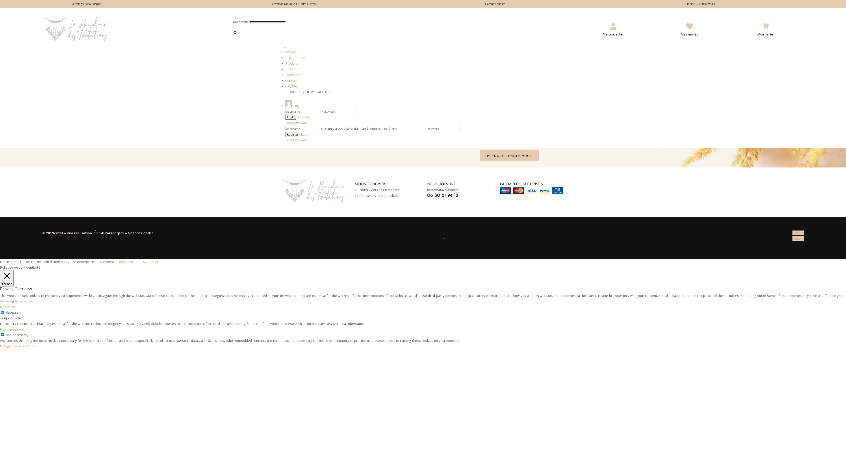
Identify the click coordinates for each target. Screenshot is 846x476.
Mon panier (765, 34)
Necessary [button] (8, 307)
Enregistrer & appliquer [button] (18, 346)
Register (303, 117)
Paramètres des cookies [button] (118, 261)
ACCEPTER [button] (151, 261)
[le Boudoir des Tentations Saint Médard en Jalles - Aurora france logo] (97, 233)
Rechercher (241, 22)
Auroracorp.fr (113, 233)
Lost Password (296, 123)
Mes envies (689, 34)
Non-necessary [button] (11, 329)
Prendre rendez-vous (509, 156)
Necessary (13, 312)
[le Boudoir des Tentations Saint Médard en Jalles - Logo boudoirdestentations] (76, 40)
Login (305, 134)
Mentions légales (141, 233)
